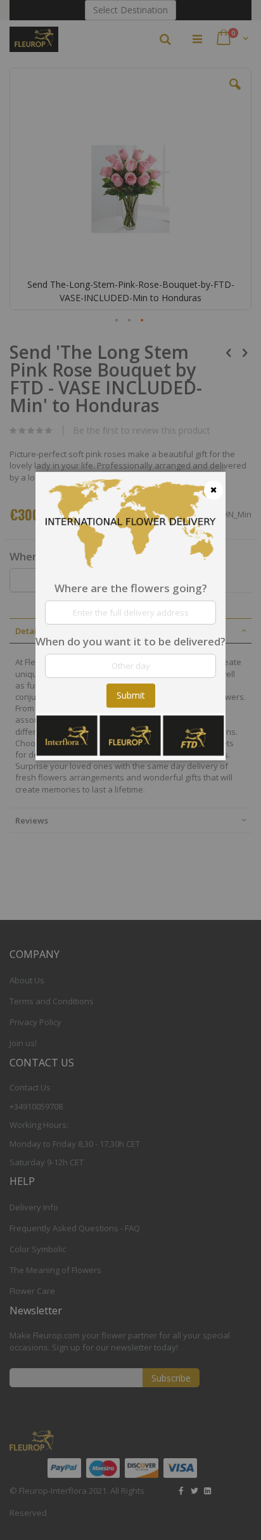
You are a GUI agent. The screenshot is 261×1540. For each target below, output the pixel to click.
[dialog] (130, 770)
